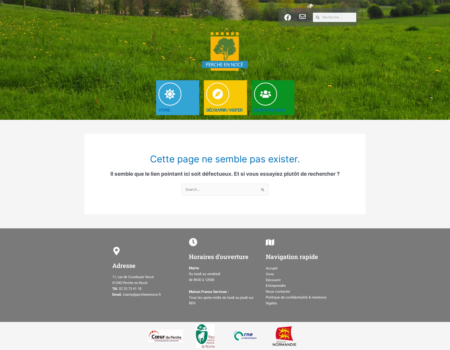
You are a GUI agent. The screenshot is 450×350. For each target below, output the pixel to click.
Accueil (272, 268)
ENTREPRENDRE (269, 110)
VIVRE (164, 110)
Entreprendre (276, 286)
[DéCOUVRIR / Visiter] (217, 94)
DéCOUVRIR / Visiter (224, 110)
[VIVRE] (169, 94)
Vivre (270, 274)
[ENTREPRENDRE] (265, 94)
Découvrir (273, 280)
